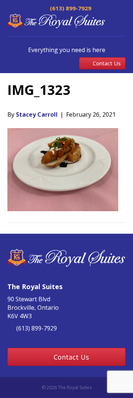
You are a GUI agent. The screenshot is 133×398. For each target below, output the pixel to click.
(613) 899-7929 (69, 8)
